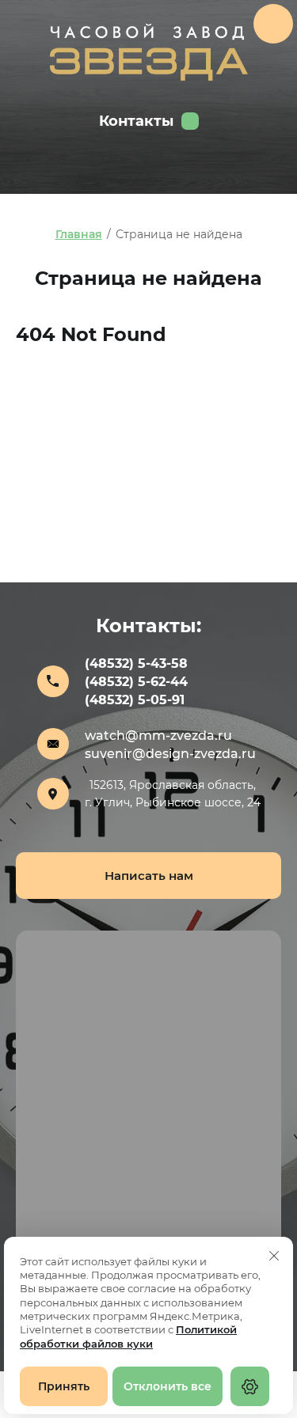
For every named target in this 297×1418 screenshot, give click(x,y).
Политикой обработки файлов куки (128, 1336)
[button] (148, 875)
